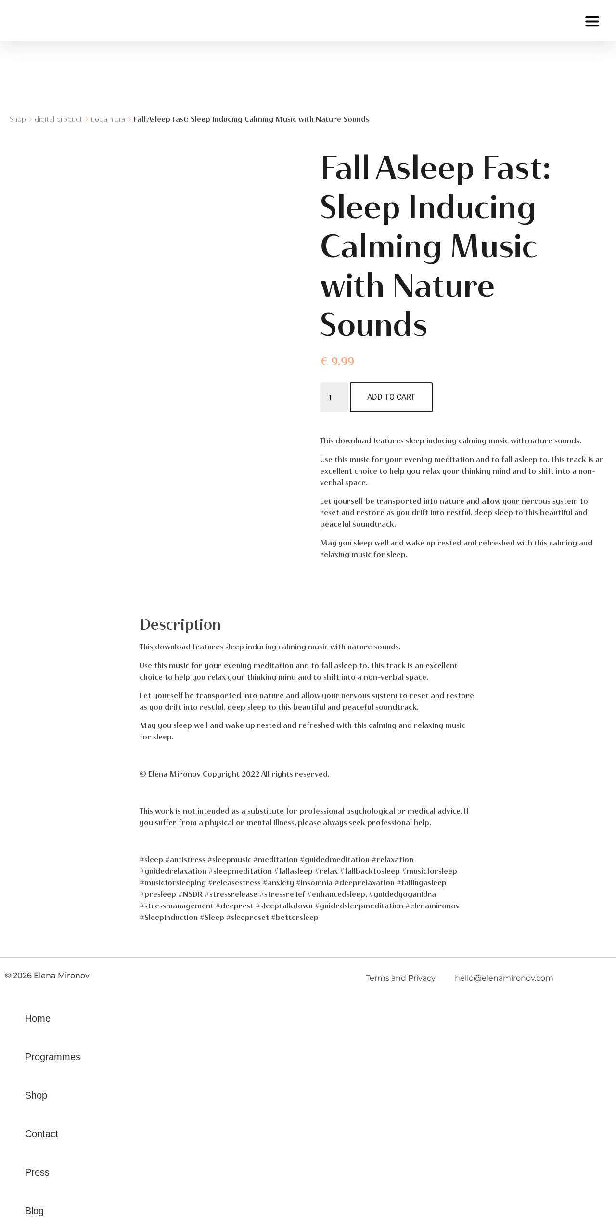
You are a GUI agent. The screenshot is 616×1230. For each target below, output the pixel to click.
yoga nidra (108, 119)
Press (37, 1172)
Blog (34, 1210)
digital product (58, 119)
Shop (18, 119)
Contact (41, 1133)
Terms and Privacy (401, 978)
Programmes (52, 1056)
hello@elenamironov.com (504, 978)
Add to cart (391, 396)
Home (38, 1018)
